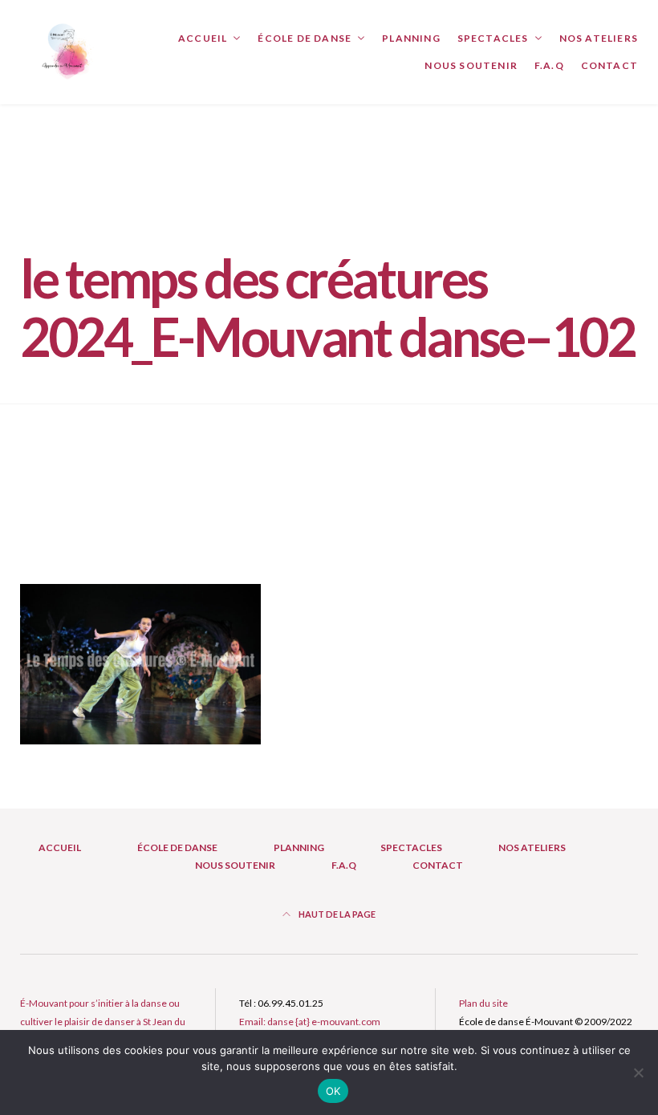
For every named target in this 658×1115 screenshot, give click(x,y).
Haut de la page (336, 914)
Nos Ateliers (598, 38)
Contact (609, 65)
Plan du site (483, 1003)
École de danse (304, 38)
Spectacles (493, 38)
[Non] (638, 1072)
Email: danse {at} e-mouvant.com (309, 1022)
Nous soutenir (471, 65)
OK (333, 1091)
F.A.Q (549, 65)
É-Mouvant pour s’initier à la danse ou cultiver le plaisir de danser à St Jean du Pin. (102, 1021)
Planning (411, 38)
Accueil (202, 38)
